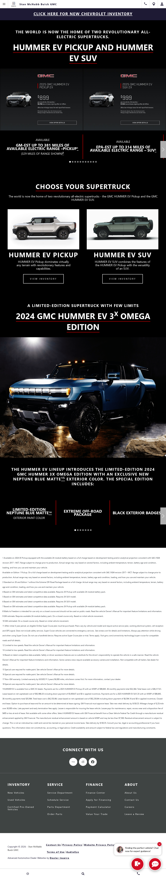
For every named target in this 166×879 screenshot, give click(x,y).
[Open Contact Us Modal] (138, 874)
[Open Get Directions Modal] (154, 4)
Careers (129, 807)
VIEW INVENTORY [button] (43, 278)
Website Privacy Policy (100, 844)
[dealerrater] (83, 762)
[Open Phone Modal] (146, 4)
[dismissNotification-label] (159, 844)
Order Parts (54, 814)
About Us (131, 793)
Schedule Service (58, 800)
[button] (70, 162)
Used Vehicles (16, 800)
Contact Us (132, 800)
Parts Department (58, 807)
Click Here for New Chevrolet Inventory (83, 13)
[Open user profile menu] (162, 4)
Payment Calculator (98, 807)
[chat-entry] (137, 864)
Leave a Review (134, 814)
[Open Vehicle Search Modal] (83, 874)
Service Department (60, 793)
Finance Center (95, 793)
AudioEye (72, 851)
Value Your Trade (97, 814)
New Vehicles (16, 793)
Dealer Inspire (59, 857)
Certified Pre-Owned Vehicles (21, 808)
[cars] (73, 762)
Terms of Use (56, 851)
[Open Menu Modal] (4, 4)
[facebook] (93, 762)
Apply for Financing (98, 800)
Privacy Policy (72, 844)
